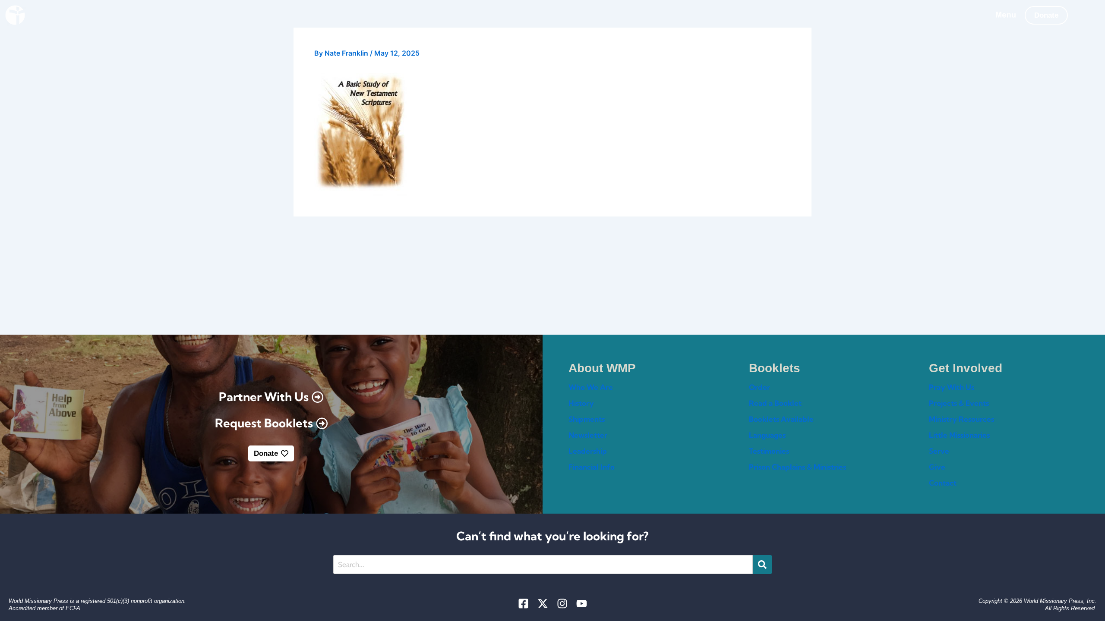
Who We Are (590, 387)
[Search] (762, 564)
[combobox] (543, 564)
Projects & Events (959, 403)
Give (937, 466)
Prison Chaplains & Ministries (797, 466)
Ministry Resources (961, 418)
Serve (939, 450)
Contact (943, 482)
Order (759, 387)
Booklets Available (781, 418)
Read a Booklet (775, 403)
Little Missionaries (959, 434)
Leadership (587, 450)
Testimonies (769, 450)
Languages (767, 434)
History (581, 403)
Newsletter (587, 434)
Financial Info (591, 466)
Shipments (586, 418)
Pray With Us (951, 387)
